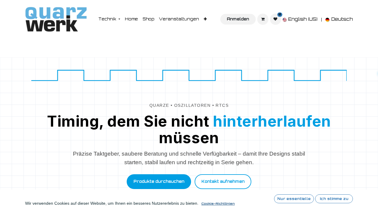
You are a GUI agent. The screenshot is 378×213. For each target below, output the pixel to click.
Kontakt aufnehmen (223, 181)
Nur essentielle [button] (294, 198)
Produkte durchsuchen (158, 181)
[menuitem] (109, 19)
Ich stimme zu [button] (334, 198)
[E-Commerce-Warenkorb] (262, 19)
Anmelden (238, 19)
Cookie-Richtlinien (218, 203)
